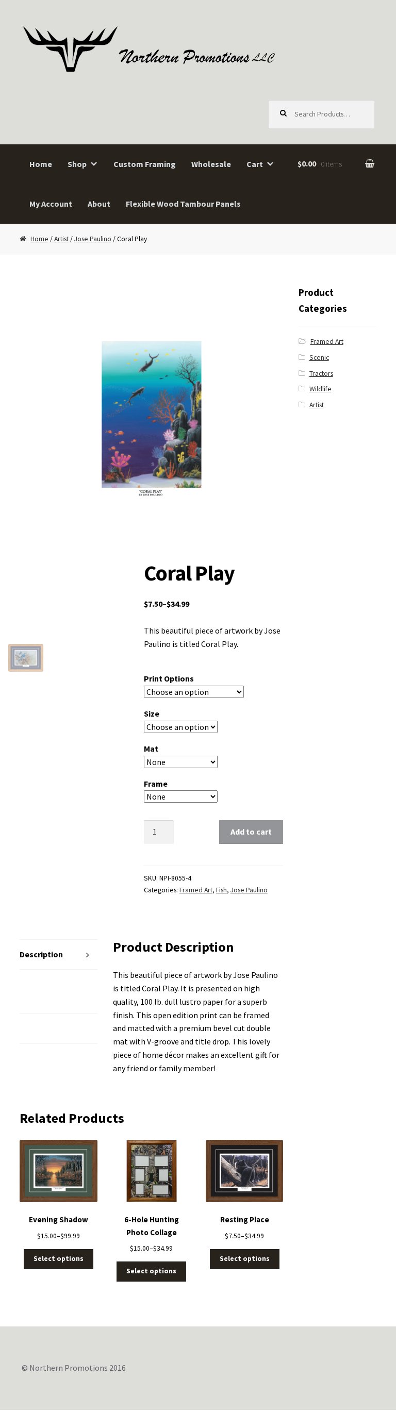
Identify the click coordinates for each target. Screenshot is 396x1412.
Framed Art (195, 890)
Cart (254, 164)
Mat (151, 748)
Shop (77, 164)
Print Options (169, 678)
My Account (50, 203)
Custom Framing (144, 164)
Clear (247, 796)
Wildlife (320, 389)
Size (151, 713)
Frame (156, 783)
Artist (61, 239)
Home (40, 164)
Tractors (321, 373)
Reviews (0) (41, 1028)
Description (41, 954)
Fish (221, 890)
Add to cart (251, 831)
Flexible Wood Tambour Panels (183, 203)
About (99, 203)
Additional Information (43, 991)
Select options (59, 1258)
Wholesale (211, 164)
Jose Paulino (92, 239)
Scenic (319, 357)
